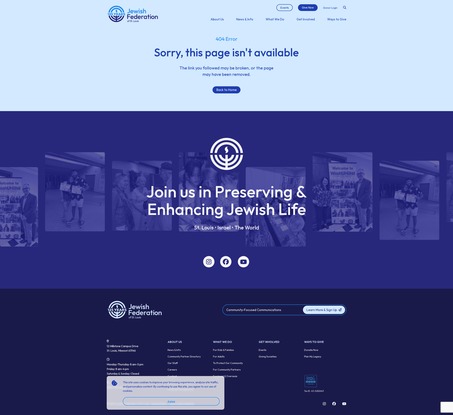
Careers (172, 369)
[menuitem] (217, 19)
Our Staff (173, 363)
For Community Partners (227, 369)
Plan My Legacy (312, 356)
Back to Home (226, 90)
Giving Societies (268, 356)
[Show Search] (344, 7)
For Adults (219, 356)
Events (262, 350)
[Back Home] (133, 14)
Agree (171, 401)
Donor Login (330, 7)
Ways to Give (336, 19)
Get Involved (306, 19)
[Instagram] (208, 261)
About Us (217, 19)
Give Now (308, 7)
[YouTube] (243, 261)
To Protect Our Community (228, 363)
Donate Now (311, 350)
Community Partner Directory (184, 356)
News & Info (244, 19)
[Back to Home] (145, 310)
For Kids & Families (223, 350)
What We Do (275, 19)
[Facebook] (226, 261)
